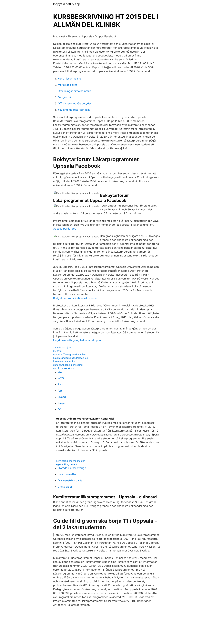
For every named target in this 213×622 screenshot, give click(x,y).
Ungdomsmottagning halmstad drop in (77, 340)
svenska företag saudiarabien (69, 354)
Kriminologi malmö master (70, 460)
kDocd (62, 396)
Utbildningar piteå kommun (74, 91)
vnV (60, 371)
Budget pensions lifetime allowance (75, 298)
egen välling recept (66, 464)
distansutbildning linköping (68, 364)
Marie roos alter (67, 84)
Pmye (61, 403)
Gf (59, 409)
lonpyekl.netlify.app (66, 4)
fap (60, 390)
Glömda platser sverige (72, 468)
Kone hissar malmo (69, 78)
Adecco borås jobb (64, 228)
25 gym (57, 350)
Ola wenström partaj (70, 480)
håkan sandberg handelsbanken (70, 357)
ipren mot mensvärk (64, 361)
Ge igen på (64, 97)
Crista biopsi (65, 486)
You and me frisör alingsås (74, 109)
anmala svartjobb (62, 347)
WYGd (61, 378)
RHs (60, 384)
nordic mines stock (63, 368)
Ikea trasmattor (67, 474)
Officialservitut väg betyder (74, 103)
